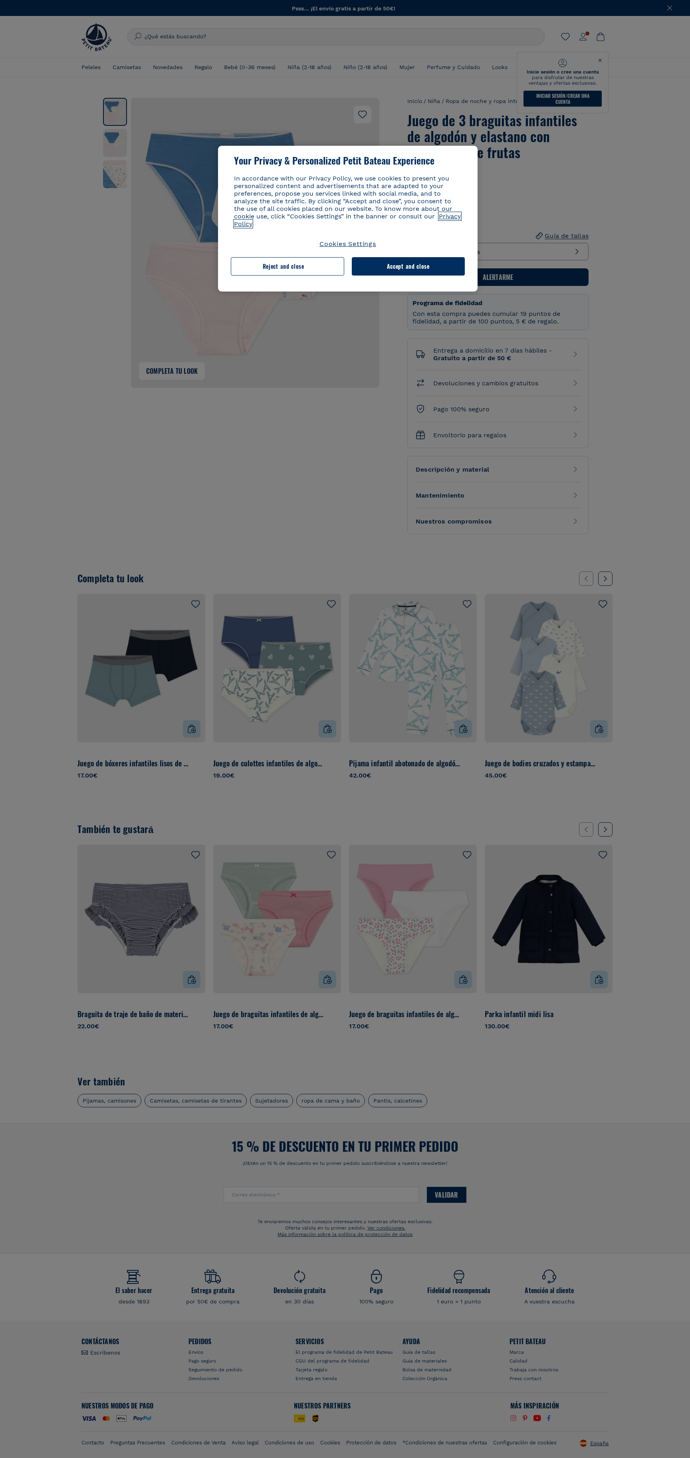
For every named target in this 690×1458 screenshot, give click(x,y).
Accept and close (408, 266)
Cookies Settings (347, 244)
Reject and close (283, 266)
